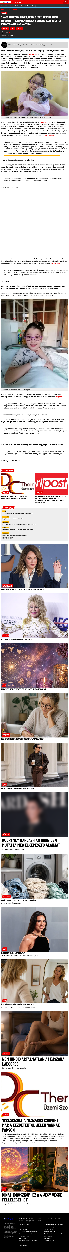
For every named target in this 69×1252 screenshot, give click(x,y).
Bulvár (21, 1220)
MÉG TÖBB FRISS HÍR (7, 538)
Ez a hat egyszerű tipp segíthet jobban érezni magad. (21, 1007)
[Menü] (65, 2)
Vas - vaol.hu (47, 1238)
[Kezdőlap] (5, 2)
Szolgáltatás (30, 1220)
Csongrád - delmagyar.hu (26, 1234)
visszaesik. (56, 263)
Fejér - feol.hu (22, 1238)
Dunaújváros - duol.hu (25, 1236)
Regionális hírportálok (26, 1218)
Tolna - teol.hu (48, 1236)
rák (13, 28)
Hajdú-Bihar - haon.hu (25, 1243)
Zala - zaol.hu (47, 1243)
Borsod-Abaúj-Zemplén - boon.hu (28, 1231)
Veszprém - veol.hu (49, 1240)
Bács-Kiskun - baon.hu (25, 1224)
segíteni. (59, 397)
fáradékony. (49, 135)
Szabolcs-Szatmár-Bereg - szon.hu (53, 1234)
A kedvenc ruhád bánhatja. (11, 903)
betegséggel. (46, 122)
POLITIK (9, 10)
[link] (5, 492)
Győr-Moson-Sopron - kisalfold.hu (28, 1240)
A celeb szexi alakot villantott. (13, 849)
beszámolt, (33, 54)
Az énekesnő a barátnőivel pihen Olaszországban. (20, 956)
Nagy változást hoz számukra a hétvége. (17, 1204)
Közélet (39, 1218)
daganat (5, 28)
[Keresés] (61, 2)
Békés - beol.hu (23, 1229)
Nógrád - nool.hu (48, 1229)
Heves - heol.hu (23, 1245)
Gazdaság (48, 1218)
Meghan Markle (29, 6)
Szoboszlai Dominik (16, 6)
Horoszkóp (4, 6)
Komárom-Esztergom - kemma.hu (53, 1227)
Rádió (39, 1220)
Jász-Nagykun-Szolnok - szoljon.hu (53, 1224)
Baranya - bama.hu (24, 1227)
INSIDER (15, 10)
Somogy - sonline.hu (49, 1231)
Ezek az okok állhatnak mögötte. (14, 1068)
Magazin (58, 1218)
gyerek (20, 28)
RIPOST (3, 10)
